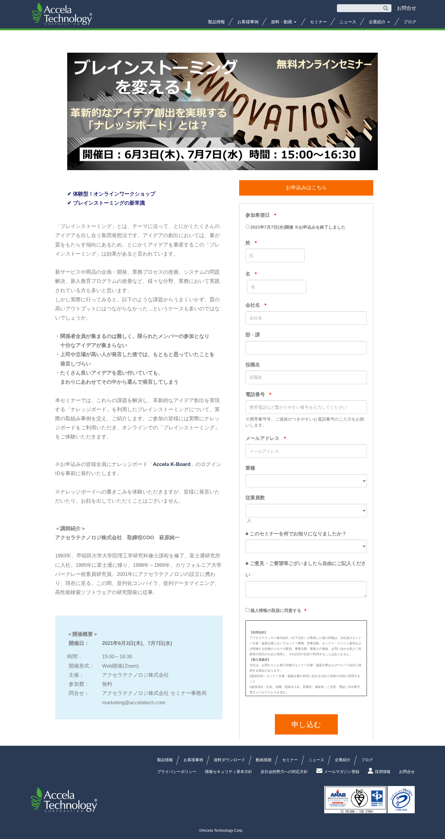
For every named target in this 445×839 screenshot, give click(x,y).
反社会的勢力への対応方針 (284, 772)
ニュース (347, 21)
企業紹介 (378, 21)
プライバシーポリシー (176, 772)
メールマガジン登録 (341, 771)
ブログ (410, 21)
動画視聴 (264, 760)
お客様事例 (248, 21)
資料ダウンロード (229, 760)
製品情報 (216, 21)
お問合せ (407, 772)
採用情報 (383, 771)
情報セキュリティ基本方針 (228, 772)
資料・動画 (282, 21)
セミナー (318, 21)
